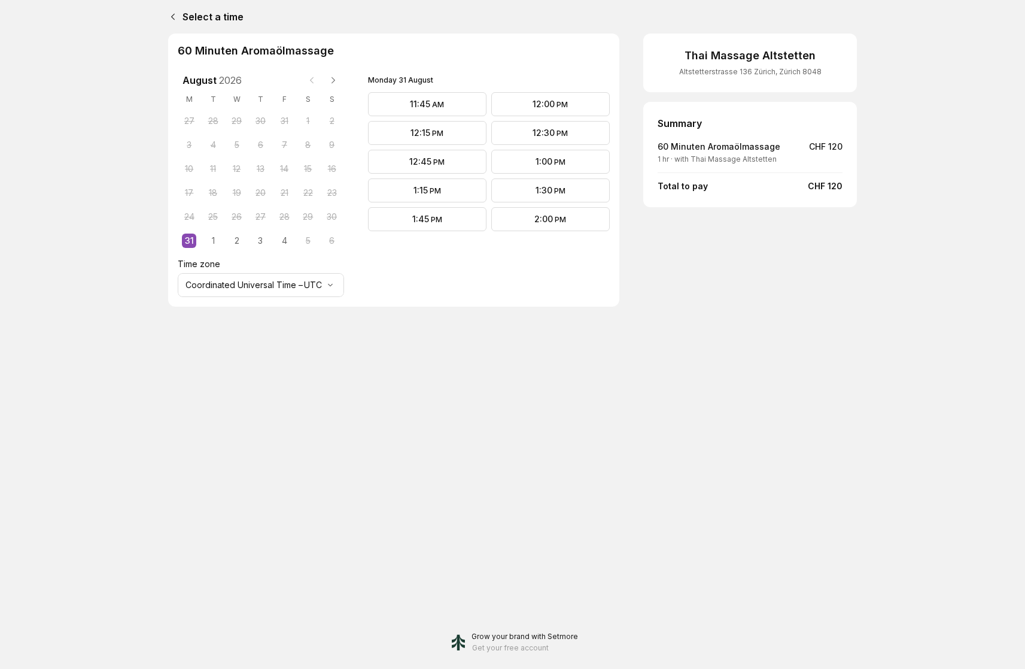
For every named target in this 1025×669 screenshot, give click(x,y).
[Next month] (333, 80)
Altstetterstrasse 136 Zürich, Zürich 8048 (750, 71)
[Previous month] (311, 80)
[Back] (171, 16)
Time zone (199, 264)
